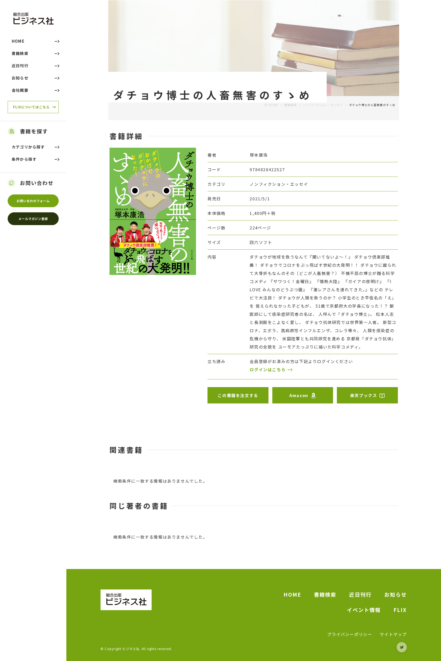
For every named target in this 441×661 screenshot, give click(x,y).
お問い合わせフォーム (33, 201)
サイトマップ (393, 634)
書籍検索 (325, 594)
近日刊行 (360, 594)
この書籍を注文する (238, 395)
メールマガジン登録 (33, 218)
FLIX (400, 609)
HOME (292, 594)
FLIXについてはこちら (31, 107)
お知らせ (395, 594)
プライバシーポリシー (349, 634)
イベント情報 (364, 609)
